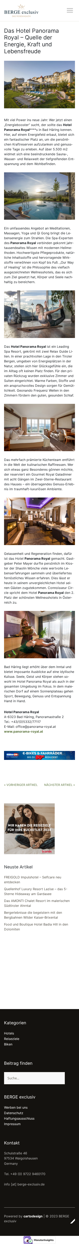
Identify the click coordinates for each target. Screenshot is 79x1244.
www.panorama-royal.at (23, 731)
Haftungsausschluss (19, 1118)
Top (70, 1221)
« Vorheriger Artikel (21, 785)
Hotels (9, 1033)
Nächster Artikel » (59, 785)
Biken (8, 1044)
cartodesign (33, 1216)
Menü (70, 10)
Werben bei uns (16, 1107)
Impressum (12, 1124)
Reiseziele (11, 1039)
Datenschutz (13, 1113)
